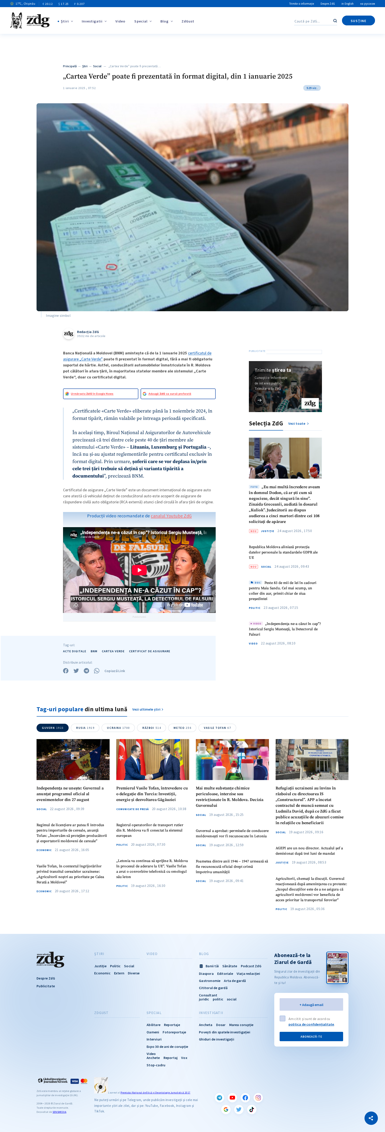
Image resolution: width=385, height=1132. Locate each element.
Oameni (153, 1032)
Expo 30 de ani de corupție (167, 1046)
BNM (94, 651)
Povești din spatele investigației (224, 1032)
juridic (204, 999)
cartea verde (113, 651)
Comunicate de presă (132, 809)
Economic (44, 850)
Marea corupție (241, 1024)
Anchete (153, 1057)
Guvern (53, 728)
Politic (254, 608)
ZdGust (188, 21)
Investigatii (92, 21)
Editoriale (225, 973)
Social (97, 66)
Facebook (245, 1097)
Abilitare (153, 1024)
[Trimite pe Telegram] (86, 671)
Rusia (85, 728)
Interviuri (154, 1039)
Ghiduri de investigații (216, 1039)
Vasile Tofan (217, 728)
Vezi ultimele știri (146, 709)
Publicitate (46, 986)
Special (140, 21)
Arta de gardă (235, 980)
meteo (182, 728)
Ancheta (205, 1024)
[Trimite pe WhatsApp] (97, 671)
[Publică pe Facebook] (66, 671)
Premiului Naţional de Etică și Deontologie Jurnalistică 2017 (155, 1092)
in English (348, 4)
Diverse (133, 973)
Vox (184, 1057)
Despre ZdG (328, 4)
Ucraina (118, 728)
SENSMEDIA (59, 1112)
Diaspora (206, 973)
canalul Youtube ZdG (171, 515)
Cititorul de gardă (213, 988)
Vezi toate (297, 423)
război (151, 728)
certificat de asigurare (149, 651)
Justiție (267, 531)
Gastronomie (209, 980)
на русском (367, 4)
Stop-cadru (156, 1065)
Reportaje (172, 1024)
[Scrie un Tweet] (76, 671)
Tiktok (251, 1109)
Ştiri (65, 21)
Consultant (208, 995)
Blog (164, 21)
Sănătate (229, 966)
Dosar (221, 1024)
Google (226, 1109)
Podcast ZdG (251, 966)
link (260, 400)
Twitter (239, 1109)
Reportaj (171, 1057)
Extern (119, 973)
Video (120, 21)
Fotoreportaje (174, 1032)
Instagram (258, 1097)
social (231, 999)
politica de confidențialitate (311, 1024)
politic (218, 999)
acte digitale (74, 651)
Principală (70, 66)
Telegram (219, 1097)
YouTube (232, 1097)
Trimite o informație (301, 4)
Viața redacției (248, 973)
